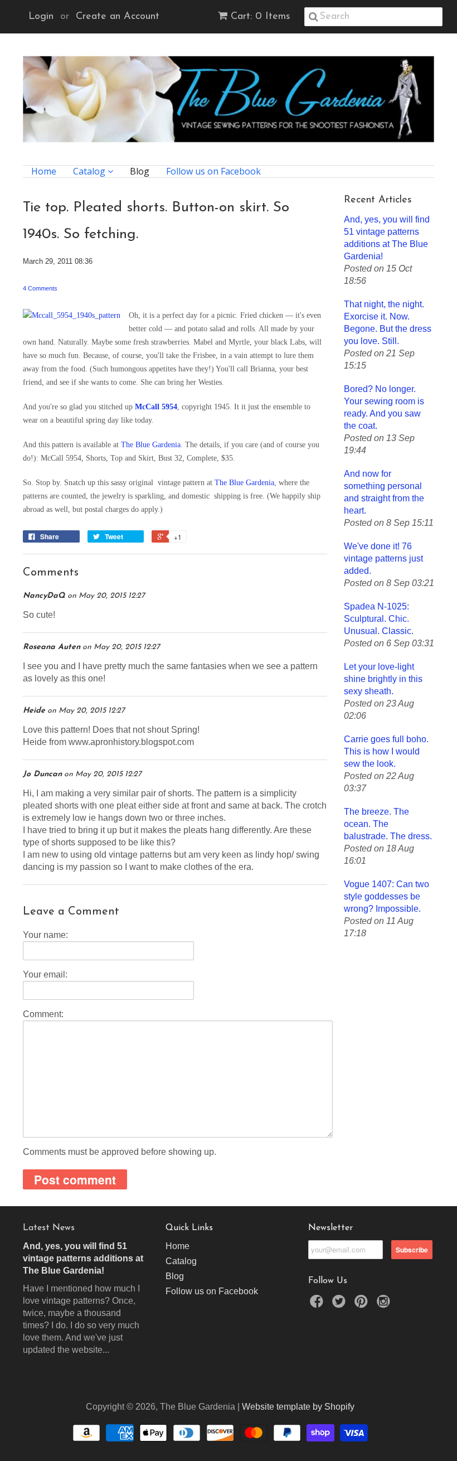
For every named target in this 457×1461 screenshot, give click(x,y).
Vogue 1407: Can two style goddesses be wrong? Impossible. (386, 896)
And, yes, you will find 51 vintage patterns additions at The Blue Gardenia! (387, 238)
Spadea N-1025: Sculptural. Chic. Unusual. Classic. (379, 619)
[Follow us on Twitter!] (340, 1304)
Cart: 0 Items (260, 17)
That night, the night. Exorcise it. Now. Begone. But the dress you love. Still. (387, 322)
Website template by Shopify (298, 1406)
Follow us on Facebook (213, 171)
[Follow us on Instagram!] (385, 1304)
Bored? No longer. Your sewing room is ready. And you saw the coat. (384, 407)
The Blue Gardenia (244, 482)
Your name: (45, 935)
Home (43, 171)
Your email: (45, 974)
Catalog (90, 171)
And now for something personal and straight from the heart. (384, 492)
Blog (139, 171)
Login (41, 17)
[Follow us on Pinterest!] (362, 1304)
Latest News (49, 1227)
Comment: (43, 1014)
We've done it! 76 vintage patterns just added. (383, 558)
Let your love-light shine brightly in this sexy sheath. (383, 679)
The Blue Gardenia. (152, 445)
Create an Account (117, 17)
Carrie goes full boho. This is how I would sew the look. (386, 751)
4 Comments (40, 288)
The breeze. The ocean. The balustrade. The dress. (388, 824)
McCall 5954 (156, 407)
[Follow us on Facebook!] (318, 1304)
